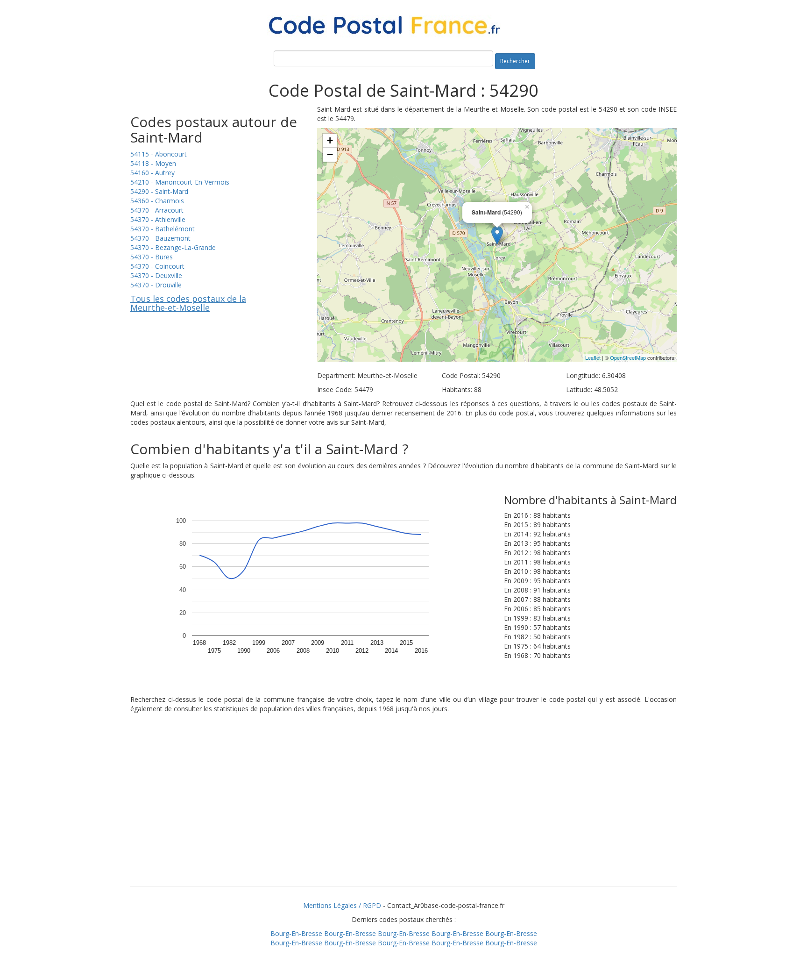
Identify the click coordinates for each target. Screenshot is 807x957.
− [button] (330, 154)
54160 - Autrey (152, 172)
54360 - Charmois (157, 200)
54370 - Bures (151, 256)
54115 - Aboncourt (158, 154)
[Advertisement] (403, 811)
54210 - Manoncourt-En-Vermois (179, 182)
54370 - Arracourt (157, 210)
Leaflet (593, 357)
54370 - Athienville (157, 219)
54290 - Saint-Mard (159, 191)
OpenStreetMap (628, 357)
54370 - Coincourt (157, 266)
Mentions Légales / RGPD (342, 905)
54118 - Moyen (153, 163)
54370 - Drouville (156, 284)
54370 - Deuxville (156, 275)
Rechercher (515, 61)
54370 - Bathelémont (162, 228)
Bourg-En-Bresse (296, 933)
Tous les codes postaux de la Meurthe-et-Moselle (188, 303)
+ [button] (330, 140)
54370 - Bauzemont (160, 238)
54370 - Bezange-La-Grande (173, 247)
